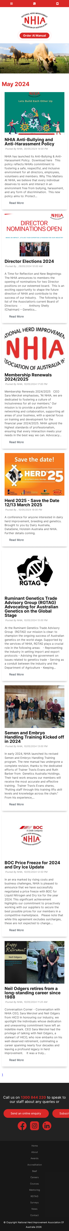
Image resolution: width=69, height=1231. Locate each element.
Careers (34, 1177)
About (34, 1152)
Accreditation (34, 1164)
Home (34, 1145)
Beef (34, 1171)
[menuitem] (34, 1146)
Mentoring (34, 1190)
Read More (16, 202)
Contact (34, 1215)
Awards (35, 1158)
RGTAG (34, 1196)
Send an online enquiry (26, 1113)
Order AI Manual (34, 35)
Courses (34, 1183)
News (34, 1209)
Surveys (34, 1202)
